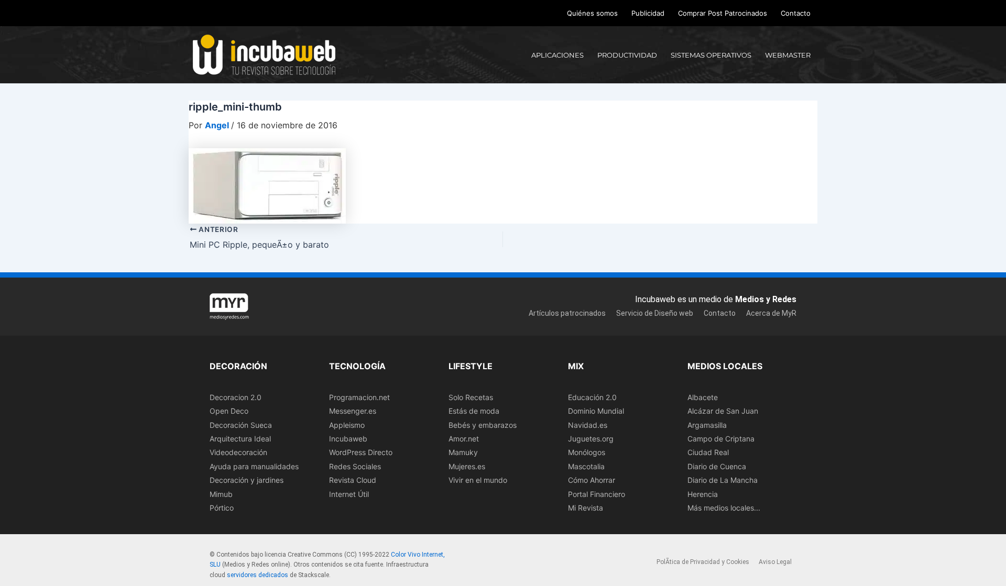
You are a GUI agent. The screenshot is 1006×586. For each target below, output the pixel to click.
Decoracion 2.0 (235, 397)
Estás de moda (474, 410)
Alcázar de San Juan (722, 410)
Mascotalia (586, 466)
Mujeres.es (467, 466)
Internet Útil (349, 494)
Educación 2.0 (592, 397)
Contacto (796, 13)
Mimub (221, 494)
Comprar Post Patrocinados (722, 13)
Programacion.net (359, 397)
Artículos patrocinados (567, 313)
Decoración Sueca (241, 425)
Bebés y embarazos (483, 425)
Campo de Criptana (720, 438)
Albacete (702, 397)
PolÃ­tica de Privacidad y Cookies (703, 562)
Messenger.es (352, 410)
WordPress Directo (360, 452)
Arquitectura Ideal (240, 438)
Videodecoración (238, 452)
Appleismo (347, 425)
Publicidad (647, 13)
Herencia (702, 494)
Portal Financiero (596, 494)
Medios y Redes (765, 299)
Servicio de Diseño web (654, 313)
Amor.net (464, 438)
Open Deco (229, 410)
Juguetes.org (591, 438)
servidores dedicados (257, 575)
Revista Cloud (352, 480)
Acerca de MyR (771, 313)
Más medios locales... (723, 507)
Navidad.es (587, 425)
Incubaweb (348, 438)
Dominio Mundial (596, 410)
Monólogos (586, 452)
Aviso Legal (775, 562)
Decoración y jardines (246, 480)
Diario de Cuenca (716, 466)
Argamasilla (707, 425)
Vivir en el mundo (478, 480)
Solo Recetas (471, 397)
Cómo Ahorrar (591, 480)
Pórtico (222, 507)
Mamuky (463, 452)
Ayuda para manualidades (254, 466)
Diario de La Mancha (722, 480)
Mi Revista (585, 507)
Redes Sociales (355, 466)
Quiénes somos (592, 13)
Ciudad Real (708, 452)
